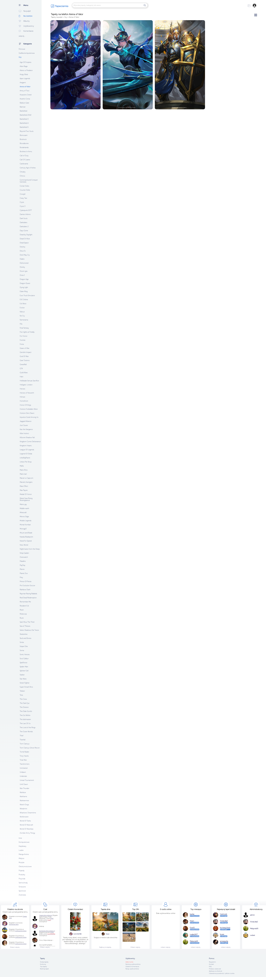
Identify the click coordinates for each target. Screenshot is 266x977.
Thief (21, 736)
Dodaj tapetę (44, 962)
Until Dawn (24, 784)
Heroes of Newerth (27, 393)
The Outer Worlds (26, 732)
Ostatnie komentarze (132, 966)
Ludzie (21, 850)
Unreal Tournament (27, 780)
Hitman (22, 397)
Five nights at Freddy (27, 332)
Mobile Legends (25, 521)
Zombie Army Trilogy (27, 833)
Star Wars (23, 679)
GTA (21, 368)
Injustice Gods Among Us (29, 417)
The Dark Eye (24, 703)
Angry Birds (24, 74)
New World (24, 545)
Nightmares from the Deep (30, 549)
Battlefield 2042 (25, 115)
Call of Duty (24, 156)
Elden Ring (24, 291)
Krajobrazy (22, 846)
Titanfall (22, 740)
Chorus (22, 176)
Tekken (22, 691)
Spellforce (23, 663)
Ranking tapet (44, 969)
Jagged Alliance (25, 421)
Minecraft (23, 512)
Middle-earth (24, 508)
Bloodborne (24, 143)
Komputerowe (24, 842)
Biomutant (23, 135)
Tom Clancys (24, 744)
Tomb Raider (24, 752)
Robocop (23, 614)
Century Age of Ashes (28, 168)
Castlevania (24, 164)
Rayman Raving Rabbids (28, 594)
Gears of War (24, 348)
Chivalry (22, 172)
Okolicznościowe (25, 866)
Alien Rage (24, 66)
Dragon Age (24, 279)
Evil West (23, 304)
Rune (22, 618)
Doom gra (23, 271)
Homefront (24, 401)
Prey (21, 577)
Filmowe (22, 49)
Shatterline (23, 634)
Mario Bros (24, 470)
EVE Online (24, 300)
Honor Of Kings (25, 405)
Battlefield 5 (24, 127)
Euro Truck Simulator (27, 295)
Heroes (22, 389)
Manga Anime (24, 854)
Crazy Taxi (23, 198)
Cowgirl (22, 194)
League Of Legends (27, 450)
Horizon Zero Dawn (27, 413)
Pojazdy (21, 871)
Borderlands (24, 147)
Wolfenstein (24, 817)
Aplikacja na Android (215, 971)
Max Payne (24, 490)
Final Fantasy (24, 328)
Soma (22, 650)
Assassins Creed (25, 95)
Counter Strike (25, 190)
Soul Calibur (24, 659)
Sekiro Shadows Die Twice (29, 630)
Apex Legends (25, 78)
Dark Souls (23, 218)
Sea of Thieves (25, 626)
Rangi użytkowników (132, 969)
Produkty (22, 875)
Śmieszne (22, 887)
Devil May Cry (25, 255)
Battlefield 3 (24, 119)
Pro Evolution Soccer (27, 585)
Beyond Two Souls (26, 131)
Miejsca (21, 858)
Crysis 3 (22, 206)
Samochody (23, 883)
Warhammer (24, 801)
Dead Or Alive (25, 239)
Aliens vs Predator (26, 70)
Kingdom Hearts (26, 446)
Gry (20, 57)
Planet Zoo (24, 573)
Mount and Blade (26, 533)
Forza (22, 344)
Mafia (22, 466)
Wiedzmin (23, 809)
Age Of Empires (25, 62)
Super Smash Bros (26, 687)
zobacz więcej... (166, 947)
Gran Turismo (25, 360)
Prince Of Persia (25, 581)
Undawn (23, 772)
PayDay (22, 565)
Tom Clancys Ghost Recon (30, 748)
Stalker (22, 675)
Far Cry (22, 316)
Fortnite (22, 340)
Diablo (22, 259)
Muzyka (21, 862)
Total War (23, 760)
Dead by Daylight (26, 235)
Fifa (21, 324)
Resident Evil (24, 606)
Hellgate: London (26, 385)
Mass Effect (24, 486)
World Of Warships (26, 829)
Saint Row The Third (27, 622)
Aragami (23, 83)
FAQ (210, 966)
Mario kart (23, 474)
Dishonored (24, 263)
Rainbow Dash (25, 590)
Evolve (22, 308)
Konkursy (43, 964)
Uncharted (23, 768)
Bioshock (23, 139)
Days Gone (24, 231)
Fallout (22, 312)
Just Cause (24, 425)
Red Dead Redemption (28, 598)
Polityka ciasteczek (215, 969)
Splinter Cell (24, 671)
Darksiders (23, 222)
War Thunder (24, 788)
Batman (22, 107)
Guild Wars (24, 373)
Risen (22, 610)
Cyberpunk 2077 (26, 210)
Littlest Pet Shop (25, 462)
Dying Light (24, 287)
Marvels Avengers (26, 482)
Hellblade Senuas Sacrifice (29, 381)
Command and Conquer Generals (29, 181)
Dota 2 (22, 275)
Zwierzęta (22, 895)
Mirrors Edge (24, 517)
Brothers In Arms (26, 152)
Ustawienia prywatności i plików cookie (221, 973)
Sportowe (22, 891)
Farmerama (24, 320)
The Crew (23, 699)
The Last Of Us (25, 723)
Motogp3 (23, 529)
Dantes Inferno (25, 214)
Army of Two (24, 91)
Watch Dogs (24, 805)
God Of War (24, 356)
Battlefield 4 (24, 123)
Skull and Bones (25, 638)
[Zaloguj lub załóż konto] (254, 5)
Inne (20, 838)
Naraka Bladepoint (26, 537)
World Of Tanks (25, 821)
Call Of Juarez (25, 160)
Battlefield (23, 111)
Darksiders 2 (24, 227)
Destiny (22, 247)
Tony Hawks (24, 756)
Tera (21, 695)
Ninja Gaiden (24, 553)
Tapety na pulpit (56, 17)
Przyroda (22, 879)
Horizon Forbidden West (29, 409)
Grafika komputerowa (26, 53)
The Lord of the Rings (27, 727)
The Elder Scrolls (26, 711)
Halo (21, 377)
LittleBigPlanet (25, 458)
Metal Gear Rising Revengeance (26, 499)
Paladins (23, 561)
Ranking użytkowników (133, 964)
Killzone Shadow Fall (27, 437)
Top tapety (43, 966)
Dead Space (24, 243)
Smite (22, 642)
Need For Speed (26, 541)
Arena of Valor (25, 87)
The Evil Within (25, 715)
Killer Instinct (24, 433)
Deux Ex (23, 251)
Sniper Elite (24, 646)
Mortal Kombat (25, 525)
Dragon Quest (25, 283)
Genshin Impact (25, 352)
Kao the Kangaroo (26, 429)
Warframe (23, 796)
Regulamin (212, 962)
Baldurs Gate (24, 103)
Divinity (22, 267)
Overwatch (24, 557)
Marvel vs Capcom (26, 478)
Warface (23, 792)
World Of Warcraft (26, 825)
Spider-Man (24, 667)
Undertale (23, 776)
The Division (24, 707)
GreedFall (23, 364)
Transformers (24, 764)
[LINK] (52, 932)
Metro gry (23, 504)
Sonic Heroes (25, 654)
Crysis (22, 202)
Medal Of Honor (26, 494)
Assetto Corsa (25, 99)
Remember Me (25, 602)
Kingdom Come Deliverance (30, 442)
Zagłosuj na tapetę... (105, 947)
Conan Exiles (24, 186)
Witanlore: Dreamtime (28, 813)
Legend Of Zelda (26, 454)
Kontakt (211, 964)
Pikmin (22, 569)
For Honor (23, 336)
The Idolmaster (25, 719)
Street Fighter (24, 683)
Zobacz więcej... (15, 947)
